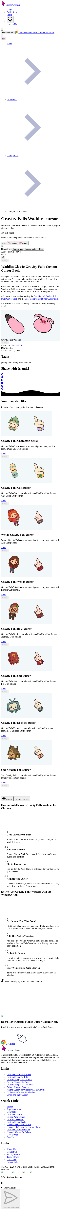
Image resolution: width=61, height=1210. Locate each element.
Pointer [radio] (24, 243)
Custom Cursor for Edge (18, 1077)
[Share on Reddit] (30, 388)
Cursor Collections (15, 1119)
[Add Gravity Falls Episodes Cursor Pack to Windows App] (8, 738)
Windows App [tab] (23, 799)
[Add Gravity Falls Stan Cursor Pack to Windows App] (8, 691)
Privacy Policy (13, 1154)
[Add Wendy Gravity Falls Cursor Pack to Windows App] (8, 550)
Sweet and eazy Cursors (17, 1095)
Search (10, 1107)
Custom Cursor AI (15, 1114)
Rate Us (10, 1137)
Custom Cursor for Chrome (19, 1074)
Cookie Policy (13, 1162)
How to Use (12, 24)
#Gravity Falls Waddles (34, 1018)
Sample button (31, 249)
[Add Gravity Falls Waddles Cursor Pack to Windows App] (8, 260)
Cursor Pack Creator (16, 1117)
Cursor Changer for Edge (18, 1082)
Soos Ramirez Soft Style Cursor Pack (41, 299)
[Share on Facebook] (30, 374)
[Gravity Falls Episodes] (26, 717)
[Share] (3, 257)
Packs (9, 15)
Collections (12, 12)
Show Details (10, 1188)
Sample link (18, 249)
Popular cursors (14, 1109)
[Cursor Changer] (3, 5)
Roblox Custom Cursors (18, 1087)
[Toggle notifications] (2, 35)
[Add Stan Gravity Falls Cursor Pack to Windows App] (8, 785)
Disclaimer (11, 1159)
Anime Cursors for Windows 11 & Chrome (26, 1090)
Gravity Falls (17, 345)
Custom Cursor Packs (16, 1122)
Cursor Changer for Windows (20, 1084)
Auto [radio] (4, 243)
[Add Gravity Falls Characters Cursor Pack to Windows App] (8, 456)
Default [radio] (14, 243)
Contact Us (12, 1152)
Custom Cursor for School (18, 1129)
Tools (10, 18)
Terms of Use (13, 1157)
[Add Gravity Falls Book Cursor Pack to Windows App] (8, 644)
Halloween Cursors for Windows (21, 1092)
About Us (11, 1149)
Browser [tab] (9, 799)
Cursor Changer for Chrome (19, 1079)
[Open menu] (2, 29)
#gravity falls (18, 1018)
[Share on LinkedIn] (30, 383)
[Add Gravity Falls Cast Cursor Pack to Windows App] (8, 503)
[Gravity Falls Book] (26, 623)
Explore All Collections (11, 1005)
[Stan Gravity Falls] (26, 764)
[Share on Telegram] (30, 386)
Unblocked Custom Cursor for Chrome (24, 1127)
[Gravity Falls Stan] (26, 670)
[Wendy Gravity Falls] (26, 529)
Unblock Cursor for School (19, 1132)
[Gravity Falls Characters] (26, 435)
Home (9, 9)
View (3, 453)
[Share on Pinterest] (30, 380)
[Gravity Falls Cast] (26, 482)
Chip (41, 249)
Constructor (12, 1112)
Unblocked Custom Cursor (19, 1124)
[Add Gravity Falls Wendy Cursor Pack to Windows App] (8, 597)
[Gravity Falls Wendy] (26, 576)
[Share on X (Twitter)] (30, 377)
